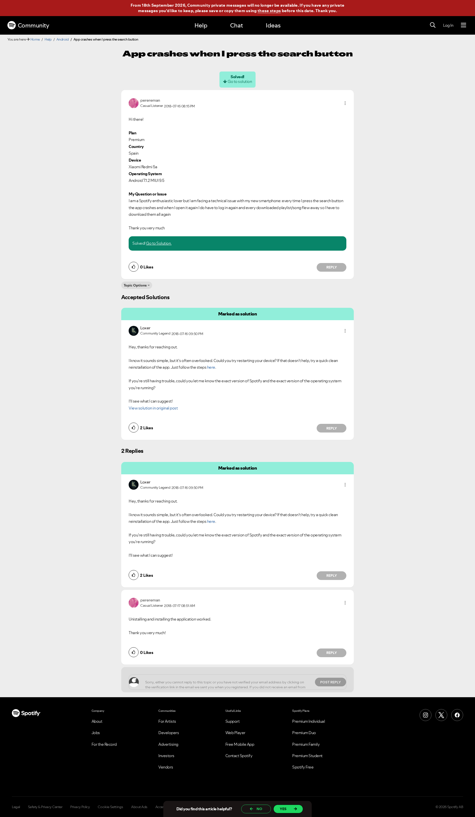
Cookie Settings (110, 807)
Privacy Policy (80, 807)
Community (33, 25)
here (211, 367)
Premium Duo (304, 732)
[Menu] (463, 25)
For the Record (104, 744)
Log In (448, 25)
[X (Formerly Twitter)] (441, 715)
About (97, 721)
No (259, 808)
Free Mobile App (239, 744)
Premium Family (306, 744)
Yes (283, 808)
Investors (166, 755)
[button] (345, 103)
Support (232, 721)
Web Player (235, 732)
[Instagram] (425, 715)
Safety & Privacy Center (45, 807)
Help (200, 25)
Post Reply (330, 682)
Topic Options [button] (135, 285)
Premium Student (307, 755)
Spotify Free (302, 767)
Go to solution (240, 81)
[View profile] (134, 102)
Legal (16, 807)
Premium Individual (308, 721)
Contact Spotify (239, 755)
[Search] (432, 25)
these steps (269, 10)
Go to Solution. (159, 243)
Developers (168, 732)
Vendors (165, 767)
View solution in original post (153, 408)
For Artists (167, 721)
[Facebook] (457, 715)
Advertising (168, 744)
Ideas (273, 25)
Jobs (96, 732)
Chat (236, 25)
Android (62, 39)
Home (35, 39)
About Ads (139, 807)
